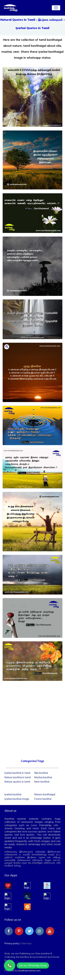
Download (32, 122)
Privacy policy (11, 943)
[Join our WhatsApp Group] (9, 965)
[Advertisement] (32, 716)
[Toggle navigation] (56, 7)
